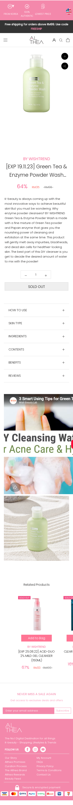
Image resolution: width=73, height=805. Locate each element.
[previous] (5, 100)
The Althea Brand (16, 770)
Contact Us (44, 774)
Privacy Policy (45, 766)
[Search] (61, 40)
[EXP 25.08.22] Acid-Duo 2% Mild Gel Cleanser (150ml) (36, 656)
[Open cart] (67, 40)
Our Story (11, 758)
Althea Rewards (15, 774)
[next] (67, 100)
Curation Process (16, 766)
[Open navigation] (5, 40)
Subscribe (62, 710)
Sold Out (36, 286)
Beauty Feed (13, 779)
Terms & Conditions (49, 770)
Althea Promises (15, 762)
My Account (44, 758)
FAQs (40, 762)
